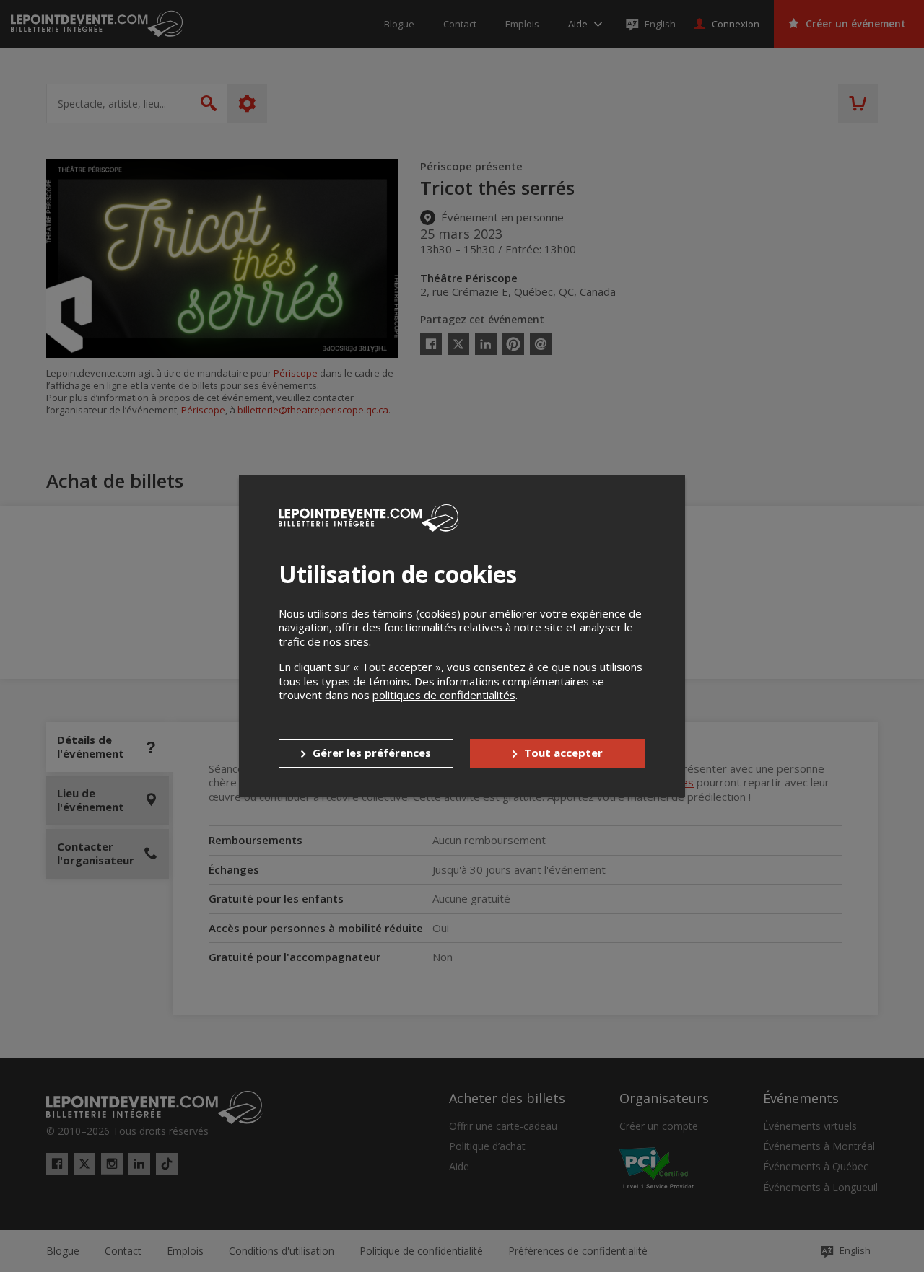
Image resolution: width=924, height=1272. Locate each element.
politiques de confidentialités (443, 695)
